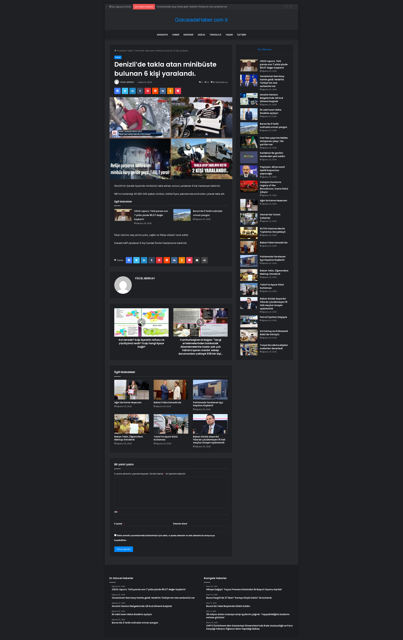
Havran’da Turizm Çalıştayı (270, 216)
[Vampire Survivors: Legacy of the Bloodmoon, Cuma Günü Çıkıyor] (249, 186)
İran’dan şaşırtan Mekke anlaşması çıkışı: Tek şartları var (274, 141)
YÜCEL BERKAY (127, 82)
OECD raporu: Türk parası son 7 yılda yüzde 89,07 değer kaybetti (151, 215)
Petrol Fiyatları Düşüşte (273, 317)
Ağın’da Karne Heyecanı (128, 402)
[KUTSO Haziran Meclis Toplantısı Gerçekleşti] (249, 233)
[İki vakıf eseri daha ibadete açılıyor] (249, 114)
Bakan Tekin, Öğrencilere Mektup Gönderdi (128, 438)
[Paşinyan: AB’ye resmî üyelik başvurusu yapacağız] (249, 171)
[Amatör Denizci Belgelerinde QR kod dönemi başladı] (249, 99)
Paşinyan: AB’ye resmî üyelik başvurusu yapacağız (272, 170)
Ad (116, 512)
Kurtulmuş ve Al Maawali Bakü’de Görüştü (274, 333)
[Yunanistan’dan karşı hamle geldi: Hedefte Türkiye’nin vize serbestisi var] (249, 80)
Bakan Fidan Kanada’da (167, 402)
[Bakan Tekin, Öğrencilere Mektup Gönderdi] (131, 424)
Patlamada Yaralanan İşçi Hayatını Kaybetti (208, 404)
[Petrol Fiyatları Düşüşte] (249, 321)
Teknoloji (215, 34)
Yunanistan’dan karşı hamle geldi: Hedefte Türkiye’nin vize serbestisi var (272, 81)
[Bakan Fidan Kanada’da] (171, 389)
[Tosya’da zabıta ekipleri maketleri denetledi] (249, 349)
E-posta (119, 523)
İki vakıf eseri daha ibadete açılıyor (270, 111)
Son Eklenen (265, 49)
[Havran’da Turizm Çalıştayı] (249, 219)
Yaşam (229, 34)
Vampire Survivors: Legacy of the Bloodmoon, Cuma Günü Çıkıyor (274, 187)
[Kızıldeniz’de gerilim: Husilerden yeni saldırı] (249, 157)
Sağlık (201, 34)
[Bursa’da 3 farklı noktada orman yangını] (182, 215)
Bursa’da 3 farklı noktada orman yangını (273, 125)
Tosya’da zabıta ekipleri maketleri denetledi (274, 347)
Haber (175, 34)
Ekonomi (188, 34)
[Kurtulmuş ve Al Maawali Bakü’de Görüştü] (249, 335)
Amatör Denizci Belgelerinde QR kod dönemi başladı (181, 6)
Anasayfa (162, 34)
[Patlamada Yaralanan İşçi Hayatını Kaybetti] (210, 389)
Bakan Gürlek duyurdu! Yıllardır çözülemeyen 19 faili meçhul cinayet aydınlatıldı (209, 439)
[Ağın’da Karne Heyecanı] (131, 389)
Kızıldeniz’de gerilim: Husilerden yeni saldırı (272, 154)
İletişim (241, 34)
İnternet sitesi (180, 523)
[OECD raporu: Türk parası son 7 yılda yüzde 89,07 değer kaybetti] (123, 215)
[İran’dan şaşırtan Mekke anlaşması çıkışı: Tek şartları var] (249, 142)
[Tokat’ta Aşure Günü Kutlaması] (171, 424)
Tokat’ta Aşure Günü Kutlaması (166, 438)
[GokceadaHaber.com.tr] (201, 20)
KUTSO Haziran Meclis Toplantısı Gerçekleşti (273, 230)
